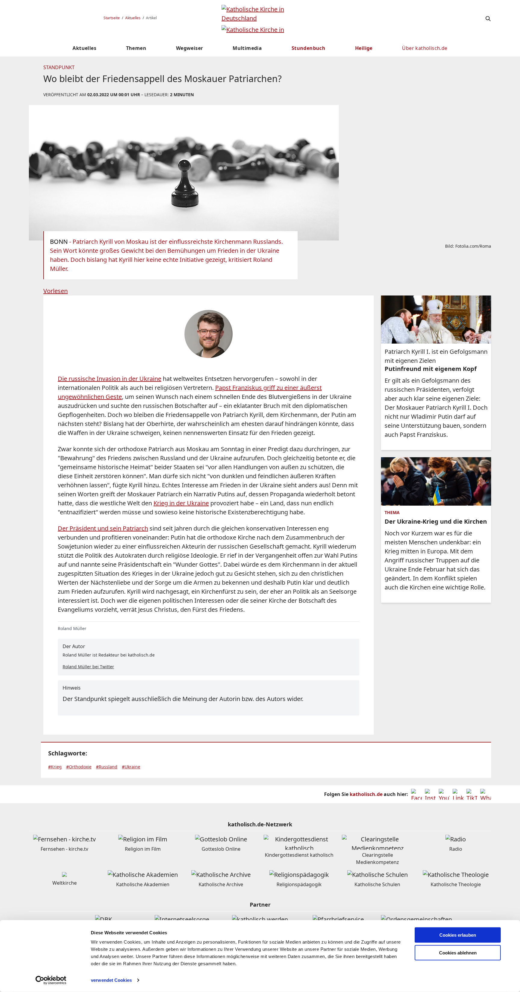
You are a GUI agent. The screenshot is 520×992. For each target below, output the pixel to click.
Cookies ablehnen (458, 952)
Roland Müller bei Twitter (88, 666)
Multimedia (247, 48)
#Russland (106, 767)
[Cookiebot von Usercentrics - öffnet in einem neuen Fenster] (51, 980)
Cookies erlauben (457, 935)
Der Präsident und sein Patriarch (103, 528)
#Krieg (55, 767)
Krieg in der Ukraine (181, 503)
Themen (136, 48)
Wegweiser (189, 48)
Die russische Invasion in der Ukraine (109, 379)
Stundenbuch (308, 48)
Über (424, 48)
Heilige (364, 48)
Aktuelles (133, 17)
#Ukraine (131, 767)
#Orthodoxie (78, 767)
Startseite (112, 17)
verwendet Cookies (111, 980)
